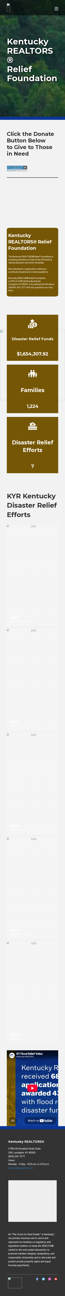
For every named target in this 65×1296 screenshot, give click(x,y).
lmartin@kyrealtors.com (20, 1168)
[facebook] (37, 1279)
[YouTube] (55, 1279)
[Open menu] (56, 8)
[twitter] (43, 1279)
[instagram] (49, 1279)
